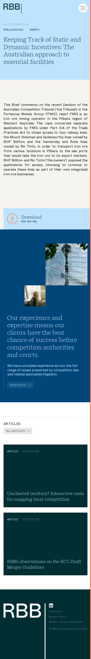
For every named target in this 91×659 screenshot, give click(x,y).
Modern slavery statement (65, 622)
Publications (13, 30)
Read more (18, 385)
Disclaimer (56, 611)
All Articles (15, 431)
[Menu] (83, 8)
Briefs (34, 30)
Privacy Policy (57, 617)
